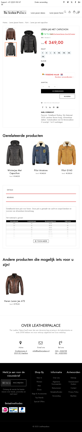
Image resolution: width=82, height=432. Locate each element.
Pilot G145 (67, 170)
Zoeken (65, 12)
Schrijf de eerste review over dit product (62, 34)
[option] (42, 65)
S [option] (42, 53)
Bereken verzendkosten (63, 77)
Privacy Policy (73, 392)
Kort (26, 22)
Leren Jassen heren (16, 22)
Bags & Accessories (39, 394)
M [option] (46, 53)
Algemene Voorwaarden (56, 383)
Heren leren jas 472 (14, 301)
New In (39, 378)
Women (39, 382)
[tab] (41, 190)
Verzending (56, 396)
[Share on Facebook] (43, 107)
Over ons (56, 378)
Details (10, 190)
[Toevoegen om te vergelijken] (20, 156)
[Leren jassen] (14, 12)
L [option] (50, 53)
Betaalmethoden (56, 392)
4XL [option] (69, 53)
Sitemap (73, 378)
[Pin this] (54, 107)
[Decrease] (43, 87)
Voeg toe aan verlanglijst (52, 103)
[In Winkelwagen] (10, 156)
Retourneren (56, 388)
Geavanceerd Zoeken (73, 383)
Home (5, 22)
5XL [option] (43, 57)
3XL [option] (64, 53)
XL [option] (54, 53)
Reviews (10, 197)
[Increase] (55, 87)
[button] (11, 29)
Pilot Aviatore (41, 170)
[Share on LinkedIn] (50, 107)
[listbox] (58, 55)
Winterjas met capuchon (15, 172)
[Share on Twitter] (46, 107)
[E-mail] (57, 107)
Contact (73, 388)
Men (39, 386)
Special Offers (39, 401)
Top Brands (39, 397)
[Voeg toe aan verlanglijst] (15, 156)
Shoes (39, 390)
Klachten (73, 396)
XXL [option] (59, 53)
